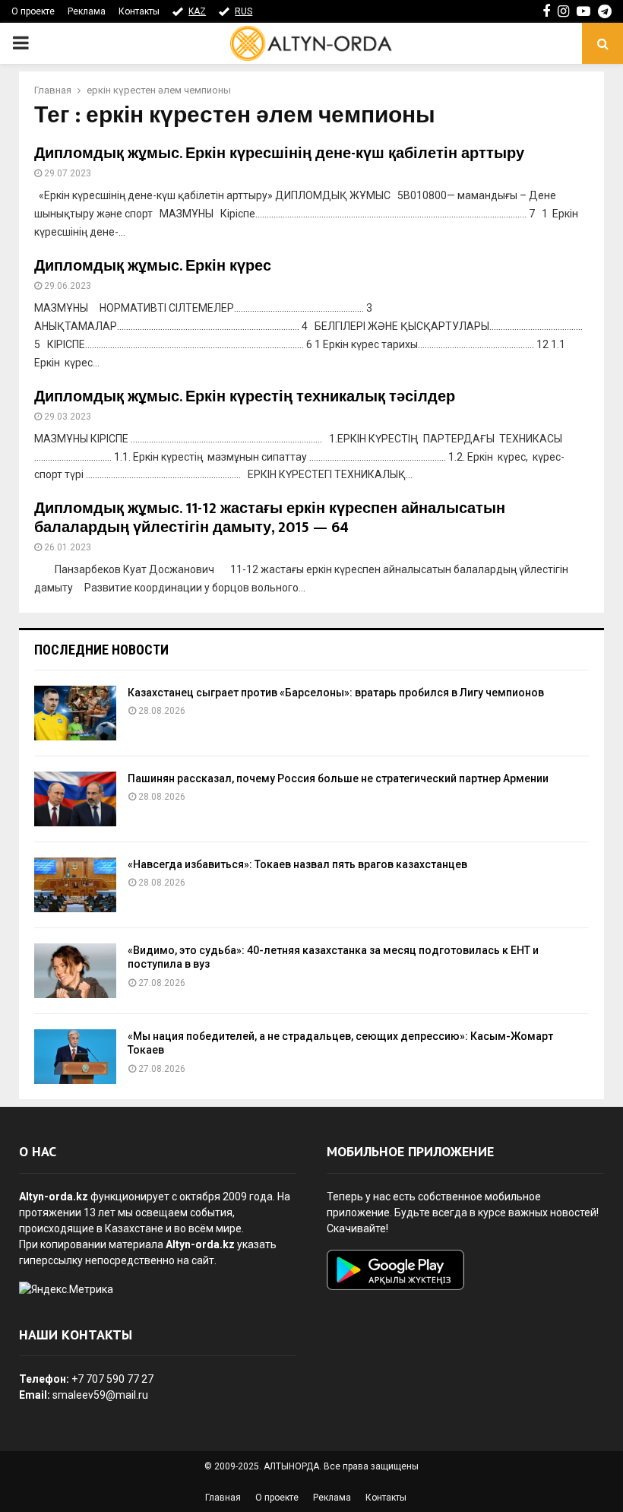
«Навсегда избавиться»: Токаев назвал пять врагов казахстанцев (297, 864)
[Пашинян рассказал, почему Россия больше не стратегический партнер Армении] (75, 799)
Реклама (87, 11)
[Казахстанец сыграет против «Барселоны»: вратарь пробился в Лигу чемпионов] (75, 713)
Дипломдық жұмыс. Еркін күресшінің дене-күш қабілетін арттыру (279, 153)
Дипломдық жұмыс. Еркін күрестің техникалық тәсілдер (244, 397)
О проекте (33, 11)
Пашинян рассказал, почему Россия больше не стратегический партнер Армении (338, 778)
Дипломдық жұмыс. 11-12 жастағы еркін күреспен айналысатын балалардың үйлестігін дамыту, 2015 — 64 (269, 518)
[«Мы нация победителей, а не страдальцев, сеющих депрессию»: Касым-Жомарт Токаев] (75, 1056)
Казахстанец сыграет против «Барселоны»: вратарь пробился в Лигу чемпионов (336, 692)
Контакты (139, 11)
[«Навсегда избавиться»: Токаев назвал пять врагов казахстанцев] (75, 884)
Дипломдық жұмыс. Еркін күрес (152, 266)
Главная (223, 1497)
